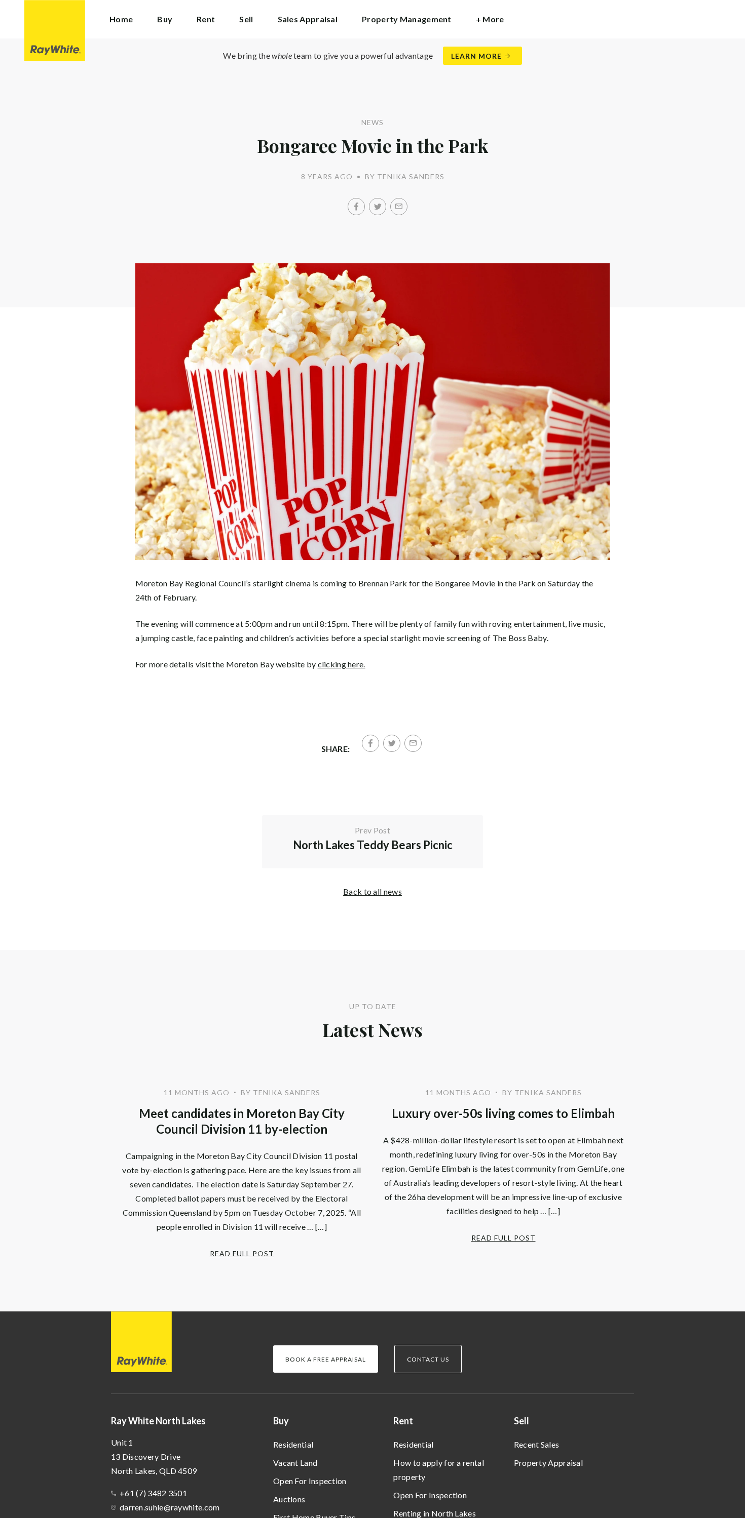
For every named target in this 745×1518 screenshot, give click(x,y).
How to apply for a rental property (438, 1470)
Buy (281, 1420)
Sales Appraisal (308, 19)
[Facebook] (356, 206)
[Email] (398, 206)
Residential (293, 1444)
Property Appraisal (548, 1462)
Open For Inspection (310, 1481)
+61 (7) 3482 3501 (153, 1493)
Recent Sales (537, 1444)
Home (121, 19)
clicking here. (341, 664)
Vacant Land (295, 1462)
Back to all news (372, 891)
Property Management (407, 19)
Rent (403, 1420)
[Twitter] (377, 206)
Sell (521, 1420)
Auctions (289, 1499)
